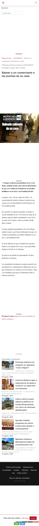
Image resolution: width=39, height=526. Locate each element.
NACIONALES (18, 58)
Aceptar (33, 518)
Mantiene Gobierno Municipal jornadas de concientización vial (24, 442)
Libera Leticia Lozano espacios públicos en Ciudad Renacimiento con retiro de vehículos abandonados (25, 404)
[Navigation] (2, 2)
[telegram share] (22, 524)
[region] (19, 95)
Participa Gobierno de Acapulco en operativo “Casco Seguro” (25, 365)
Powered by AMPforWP (20, 481)
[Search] (35, 2)
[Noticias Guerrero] (20, 2)
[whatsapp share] (17, 524)
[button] (19, 128)
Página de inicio (6, 58)
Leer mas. (25, 518)
